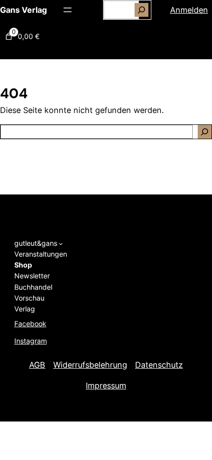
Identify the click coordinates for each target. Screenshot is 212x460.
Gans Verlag (23, 10)
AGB (37, 365)
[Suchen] (141, 10)
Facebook (30, 323)
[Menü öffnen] (67, 10)
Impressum (106, 385)
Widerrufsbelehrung (90, 365)
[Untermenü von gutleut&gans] (61, 243)
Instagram (30, 341)
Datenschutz (159, 365)
